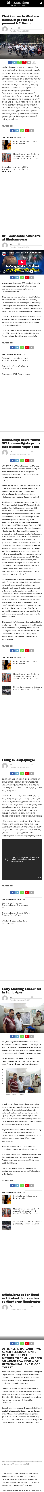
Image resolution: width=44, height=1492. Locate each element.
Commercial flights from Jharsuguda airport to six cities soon (15, 905)
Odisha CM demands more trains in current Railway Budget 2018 (16, 359)
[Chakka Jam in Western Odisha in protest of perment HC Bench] (6, 690)
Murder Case (12, 888)
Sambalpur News (23, 126)
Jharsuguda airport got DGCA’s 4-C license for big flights (16, 914)
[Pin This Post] (24, 61)
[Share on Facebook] (10, 61)
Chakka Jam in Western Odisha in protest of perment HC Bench (27, 688)
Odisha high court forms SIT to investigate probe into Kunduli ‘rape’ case (15, 169)
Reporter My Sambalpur (21, 451)
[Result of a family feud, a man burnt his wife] (6, 145)
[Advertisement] (22, 196)
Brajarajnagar (22, 886)
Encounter (20, 1181)
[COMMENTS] (34, 61)
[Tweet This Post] (14, 61)
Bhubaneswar (22, 343)
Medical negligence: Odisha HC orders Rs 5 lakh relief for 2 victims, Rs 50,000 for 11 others (26, 156)
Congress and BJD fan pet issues (16, 374)
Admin (14, 28)
